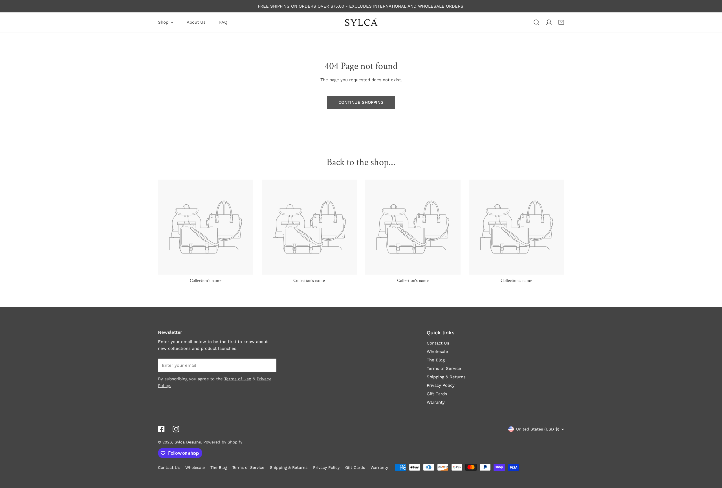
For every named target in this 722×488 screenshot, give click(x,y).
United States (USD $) (537, 429)
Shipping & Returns (446, 376)
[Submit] (269, 365)
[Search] (536, 22)
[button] (561, 22)
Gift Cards (437, 393)
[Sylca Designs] (361, 22)
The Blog (436, 360)
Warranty (436, 402)
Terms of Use (237, 378)
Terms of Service (444, 368)
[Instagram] (176, 429)
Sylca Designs (188, 442)
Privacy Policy (441, 385)
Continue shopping (361, 102)
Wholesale (437, 351)
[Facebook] (161, 429)
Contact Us (438, 343)
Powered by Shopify (222, 442)
